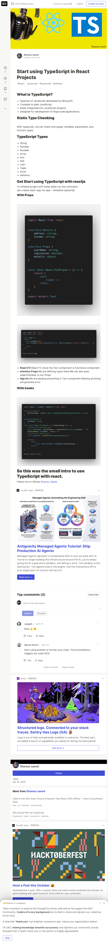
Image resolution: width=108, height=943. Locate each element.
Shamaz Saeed (49, 481)
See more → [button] (58, 748)
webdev (57, 83)
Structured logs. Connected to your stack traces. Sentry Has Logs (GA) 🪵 (53, 730)
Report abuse (68, 667)
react (21, 83)
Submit (27, 613)
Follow (59, 773)
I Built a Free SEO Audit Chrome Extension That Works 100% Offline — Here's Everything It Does (57, 801)
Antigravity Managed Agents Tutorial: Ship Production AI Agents (53, 548)
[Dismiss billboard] (104, 903)
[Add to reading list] (5, 90)
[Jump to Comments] (5, 79)
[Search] (12, 3)
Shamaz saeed (31, 54)
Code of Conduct (50, 667)
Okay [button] (7, 938)
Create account (96, 3)
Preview (42, 613)
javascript (32, 83)
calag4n (28, 624)
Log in (80, 3)
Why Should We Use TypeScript (30, 814)
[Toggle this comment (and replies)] (19, 629)
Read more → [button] (25, 577)
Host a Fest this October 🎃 (34, 885)
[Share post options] (5, 108)
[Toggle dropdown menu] (99, 490)
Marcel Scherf (31, 645)
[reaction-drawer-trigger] (5, 69)
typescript (45, 83)
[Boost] (5, 99)
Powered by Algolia (61, 4)
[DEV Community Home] (4, 3)
